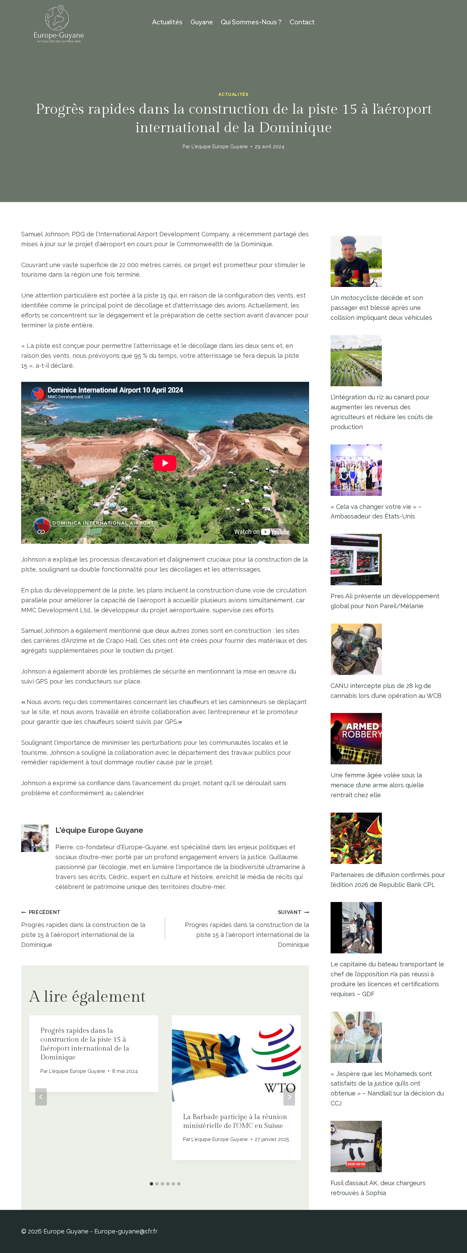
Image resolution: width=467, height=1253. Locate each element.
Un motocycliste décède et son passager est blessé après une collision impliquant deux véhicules (381, 307)
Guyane (201, 22)
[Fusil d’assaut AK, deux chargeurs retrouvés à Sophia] (388, 1146)
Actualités (167, 22)
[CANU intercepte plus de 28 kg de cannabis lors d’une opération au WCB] (388, 649)
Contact (302, 22)
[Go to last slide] (41, 1096)
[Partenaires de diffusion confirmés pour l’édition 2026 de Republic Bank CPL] (388, 838)
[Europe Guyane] (58, 22)
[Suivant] (289, 1096)
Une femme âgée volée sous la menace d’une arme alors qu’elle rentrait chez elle (377, 785)
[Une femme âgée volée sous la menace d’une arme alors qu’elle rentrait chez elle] (388, 738)
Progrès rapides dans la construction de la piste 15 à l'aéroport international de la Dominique (83, 928)
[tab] (151, 1184)
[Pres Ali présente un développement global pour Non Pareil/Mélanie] (388, 559)
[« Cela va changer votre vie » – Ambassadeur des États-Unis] (388, 470)
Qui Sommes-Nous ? (251, 22)
